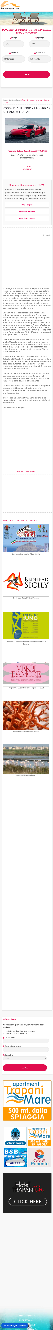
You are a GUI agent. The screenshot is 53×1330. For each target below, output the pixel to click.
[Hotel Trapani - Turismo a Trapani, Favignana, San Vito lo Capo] (10, 9)
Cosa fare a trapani (27, 218)
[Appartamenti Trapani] (27, 1120)
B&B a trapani (27, 205)
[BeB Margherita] (15, 1157)
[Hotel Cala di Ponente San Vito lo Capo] (39, 1157)
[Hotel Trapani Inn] (27, 1213)
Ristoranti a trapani (27, 211)
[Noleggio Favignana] (15, 1136)
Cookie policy (20, 1329)
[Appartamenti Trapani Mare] (39, 1136)
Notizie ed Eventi (15, 100)
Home (5, 100)
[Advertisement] (26, 260)
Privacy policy (32, 1329)
